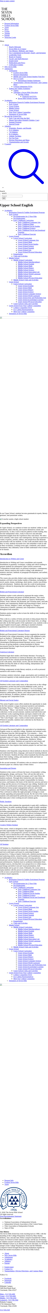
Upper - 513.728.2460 (8, 1296)
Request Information (11, 23)
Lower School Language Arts (28, 240)
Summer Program (15, 122)
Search (2, 191)
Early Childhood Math (26, 224)
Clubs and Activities (20, 256)
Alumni (7, 33)
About (6, 45)
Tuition (15, 90)
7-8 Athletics (13, 132)
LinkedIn (7, 1282)
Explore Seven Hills (11, 25)
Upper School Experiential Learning (30, 300)
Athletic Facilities (15, 136)
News (6, 29)
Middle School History (26, 268)
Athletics (7, 126)
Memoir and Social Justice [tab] (9, 700)
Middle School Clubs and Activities (25, 280)
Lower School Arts (24, 250)
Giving (6, 31)
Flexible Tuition (23, 94)
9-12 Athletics (14, 130)
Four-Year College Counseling (19, 112)
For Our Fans (13, 138)
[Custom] (7, 144)
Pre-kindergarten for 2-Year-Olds (25, 216)
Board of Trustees (15, 57)
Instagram (7, 1280)
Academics (8, 100)
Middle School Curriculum (22, 260)
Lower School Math (25, 242)
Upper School (14, 110)
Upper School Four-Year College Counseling (25, 306)
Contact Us (8, 1269)
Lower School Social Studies (28, 244)
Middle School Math (25, 266)
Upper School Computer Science (29, 294)
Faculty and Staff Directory (18, 59)
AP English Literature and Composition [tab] (14, 725)
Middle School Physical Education (30, 278)
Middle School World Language (29, 274)
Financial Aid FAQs (29, 96)
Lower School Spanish (26, 248)
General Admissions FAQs (22, 86)
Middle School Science (26, 270)
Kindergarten (18, 254)
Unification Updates (16, 65)
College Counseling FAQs (22, 308)
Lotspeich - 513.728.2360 (9, 1300)
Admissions (8, 69)
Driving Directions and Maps (19, 140)
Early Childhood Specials (27, 234)
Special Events (14, 124)
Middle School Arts (25, 276)
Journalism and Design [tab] (8, 768)
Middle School (14, 108)
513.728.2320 (5, 1310)
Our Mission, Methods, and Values (21, 51)
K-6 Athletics (13, 134)
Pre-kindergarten (19, 218)
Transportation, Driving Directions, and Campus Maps (23, 1271)
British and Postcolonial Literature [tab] (12, 592)
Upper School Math (25, 288)
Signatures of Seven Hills (18, 114)
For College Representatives (23, 310)
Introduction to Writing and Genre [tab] (12, 559)
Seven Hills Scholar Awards (28, 98)
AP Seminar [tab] (4, 844)
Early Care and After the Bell (19, 118)
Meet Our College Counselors (23, 312)
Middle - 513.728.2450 (8, 1298)
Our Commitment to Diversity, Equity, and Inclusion (27, 53)
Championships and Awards (19, 142)
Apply (6, 27)
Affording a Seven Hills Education (25, 92)
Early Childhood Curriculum (23, 220)
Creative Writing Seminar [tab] (9, 825)
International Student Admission (29, 81)
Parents (7, 35)
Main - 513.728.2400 (7, 1294)
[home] (6, 6)
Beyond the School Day (12, 116)
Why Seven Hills (10, 67)
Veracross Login (10, 37)
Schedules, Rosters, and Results (20, 128)
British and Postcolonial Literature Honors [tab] (15, 630)
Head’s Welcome (15, 47)
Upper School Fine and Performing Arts (32, 298)
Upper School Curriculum (22, 284)
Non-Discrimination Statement (10, 1216)
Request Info (9, 1180)
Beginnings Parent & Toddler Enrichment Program (27, 102)
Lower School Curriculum (22, 238)
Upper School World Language (29, 296)
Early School (13, 104)
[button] (26, 187)
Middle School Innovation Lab (29, 272)
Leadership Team (15, 55)
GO (4, 198)
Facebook (7, 1278)
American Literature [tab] (7, 652)
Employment (13, 61)
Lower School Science (26, 246)
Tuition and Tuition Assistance (19, 88)
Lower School (14, 106)
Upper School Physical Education (30, 302)
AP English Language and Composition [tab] (14, 681)
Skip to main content (7, 1)
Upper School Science (26, 292)
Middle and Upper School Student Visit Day (29, 77)
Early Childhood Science (26, 228)
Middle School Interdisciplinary (29, 262)
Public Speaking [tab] (5, 801)
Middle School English (26, 264)
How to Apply (18, 79)
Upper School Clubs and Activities (25, 304)
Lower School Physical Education (30, 252)
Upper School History (25, 290)
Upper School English (25, 286)
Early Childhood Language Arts (29, 222)
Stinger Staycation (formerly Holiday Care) (24, 120)
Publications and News (17, 63)
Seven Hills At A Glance (17, 49)
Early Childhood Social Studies (29, 226)
